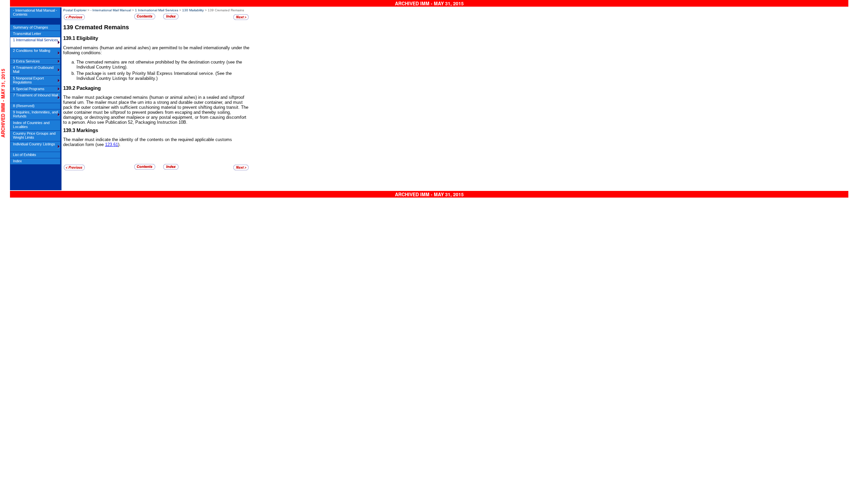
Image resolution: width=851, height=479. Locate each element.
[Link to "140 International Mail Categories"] (241, 19)
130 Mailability (193, 10)
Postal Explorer (74, 10)
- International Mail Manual (110, 10)
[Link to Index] (171, 18)
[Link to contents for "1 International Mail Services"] (144, 18)
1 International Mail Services (156, 10)
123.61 (111, 144)
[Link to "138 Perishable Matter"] (74, 19)
